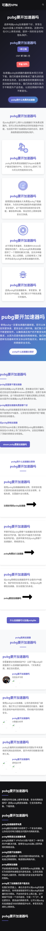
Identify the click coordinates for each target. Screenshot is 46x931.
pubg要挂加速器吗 (12, 598)
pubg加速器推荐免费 (11, 824)
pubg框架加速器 (9, 864)
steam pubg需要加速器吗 (15, 444)
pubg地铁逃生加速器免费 (14, 836)
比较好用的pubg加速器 (14, 506)
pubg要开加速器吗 (15, 791)
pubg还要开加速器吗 (11, 852)
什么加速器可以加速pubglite (23, 620)
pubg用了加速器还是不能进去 (16, 883)
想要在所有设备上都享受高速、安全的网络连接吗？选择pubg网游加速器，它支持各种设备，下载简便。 (22, 803)
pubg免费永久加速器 (13, 554)
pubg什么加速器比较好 (23, 352)
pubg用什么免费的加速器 (23, 100)
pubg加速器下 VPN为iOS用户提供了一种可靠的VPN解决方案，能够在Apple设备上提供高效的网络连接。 (23, 843)
